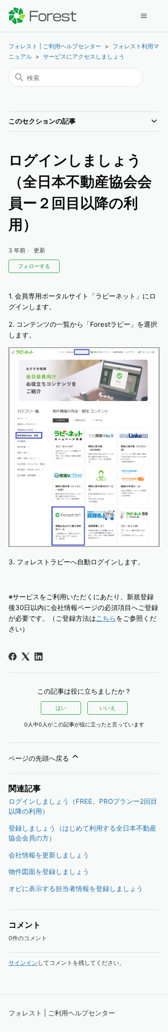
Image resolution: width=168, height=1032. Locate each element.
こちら (106, 618)
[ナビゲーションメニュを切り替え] (143, 16)
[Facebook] (13, 656)
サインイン (23, 962)
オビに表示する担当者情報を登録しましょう (76, 888)
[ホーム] (43, 16)
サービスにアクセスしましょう (84, 56)
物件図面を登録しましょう (49, 871)
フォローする (34, 266)
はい (61, 707)
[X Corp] (26, 656)
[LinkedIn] (38, 656)
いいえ (107, 707)
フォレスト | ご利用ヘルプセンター (55, 46)
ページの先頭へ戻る (40, 758)
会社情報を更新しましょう (49, 855)
